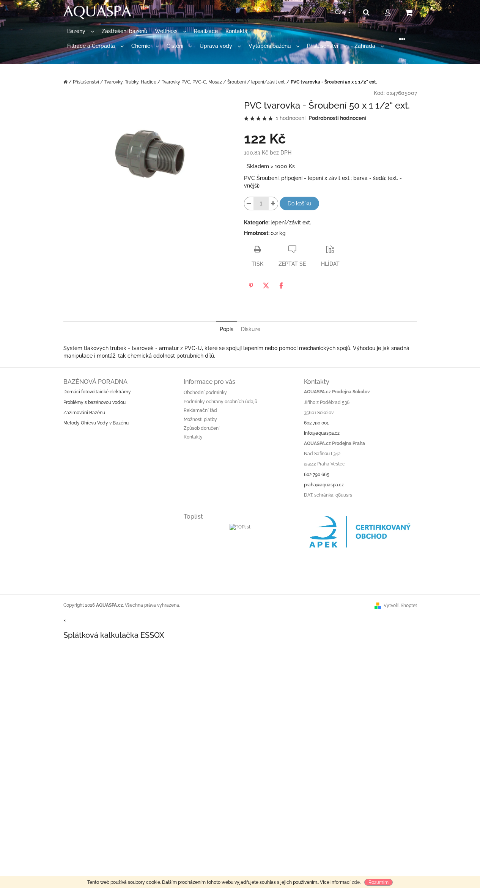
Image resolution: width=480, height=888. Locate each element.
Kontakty (193, 437)
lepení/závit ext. (291, 222)
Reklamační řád (200, 410)
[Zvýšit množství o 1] (273, 203)
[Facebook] (281, 285)
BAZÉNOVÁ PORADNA (95, 381)
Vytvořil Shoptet (400, 605)
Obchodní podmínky (205, 392)
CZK (341, 12)
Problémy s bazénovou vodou (94, 402)
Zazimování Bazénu (84, 412)
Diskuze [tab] (250, 329)
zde (356, 882)
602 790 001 (316, 423)
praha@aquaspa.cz (324, 484)
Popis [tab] (226, 329)
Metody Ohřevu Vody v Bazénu (96, 423)
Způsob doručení (202, 428)
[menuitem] (80, 31)
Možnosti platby (200, 419)
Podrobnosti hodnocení (337, 118)
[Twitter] (266, 285)
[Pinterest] (251, 285)
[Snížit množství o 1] (248, 203)
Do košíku (299, 203)
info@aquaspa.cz (322, 433)
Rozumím (378, 882)
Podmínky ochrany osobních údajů (220, 401)
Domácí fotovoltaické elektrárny (97, 391)
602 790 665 (316, 474)
